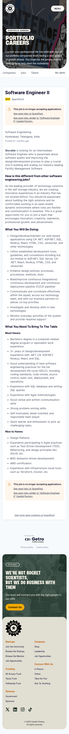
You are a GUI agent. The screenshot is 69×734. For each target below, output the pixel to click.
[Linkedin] (15, 710)
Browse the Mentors (15, 656)
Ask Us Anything (42, 683)
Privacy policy (27, 547)
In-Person (38, 668)
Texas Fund (11, 678)
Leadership (39, 651)
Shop (36, 646)
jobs (23, 72)
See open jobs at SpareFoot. (28, 113)
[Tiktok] (30, 710)
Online (37, 673)
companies (9, 72)
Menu (57, 9)
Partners (10, 691)
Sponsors (10, 701)
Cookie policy (42, 547)
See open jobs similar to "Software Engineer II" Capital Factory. (36, 120)
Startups (10, 641)
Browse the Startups (15, 651)
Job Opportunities (14, 660)
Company (39, 641)
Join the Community (15, 646)
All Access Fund (13, 673)
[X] (7, 710)
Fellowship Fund (13, 683)
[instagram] (23, 710)
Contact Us (15, 607)
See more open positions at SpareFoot (35, 515)
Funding (10, 668)
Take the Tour (40, 678)
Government (11, 696)
